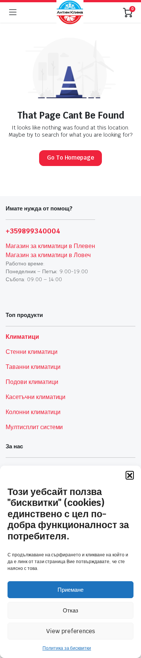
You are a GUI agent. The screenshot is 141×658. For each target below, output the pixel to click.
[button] (129, 475)
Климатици (22, 337)
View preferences (70, 631)
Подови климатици (32, 382)
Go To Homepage (70, 157)
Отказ (70, 610)
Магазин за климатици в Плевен (50, 246)
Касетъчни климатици (35, 397)
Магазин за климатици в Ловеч (48, 255)
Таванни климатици (33, 367)
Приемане (70, 589)
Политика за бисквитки (66, 648)
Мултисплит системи (34, 427)
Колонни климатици (33, 412)
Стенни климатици (32, 352)
